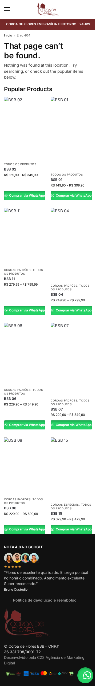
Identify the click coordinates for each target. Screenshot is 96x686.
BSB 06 (10, 398)
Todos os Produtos (20, 164)
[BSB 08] (24, 465)
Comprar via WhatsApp (26, 195)
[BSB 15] (71, 468)
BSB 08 (10, 508)
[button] (85, 675)
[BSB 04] (71, 244)
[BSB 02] (24, 128)
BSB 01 (56, 179)
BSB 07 (57, 409)
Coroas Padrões (17, 269)
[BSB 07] (71, 359)
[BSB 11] (24, 236)
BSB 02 (10, 169)
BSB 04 (57, 294)
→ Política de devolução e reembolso (42, 600)
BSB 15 (56, 513)
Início (8, 35)
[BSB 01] (71, 133)
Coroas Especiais (65, 504)
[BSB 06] (24, 354)
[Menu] (12, 9)
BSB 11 (9, 279)
